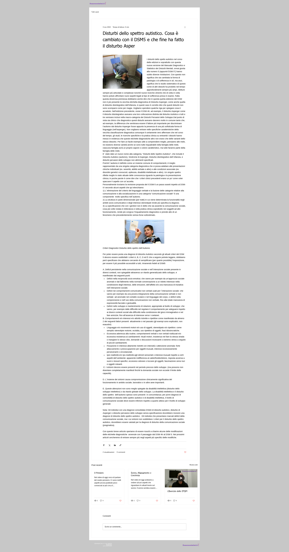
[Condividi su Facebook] (104, 445)
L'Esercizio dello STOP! (178, 491)
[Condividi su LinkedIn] (115, 445)
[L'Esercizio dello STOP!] (181, 478)
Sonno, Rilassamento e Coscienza (141, 474)
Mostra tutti (194, 465)
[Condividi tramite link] (120, 445)
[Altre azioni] (185, 27)
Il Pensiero (99, 473)
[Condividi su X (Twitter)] (109, 445)
